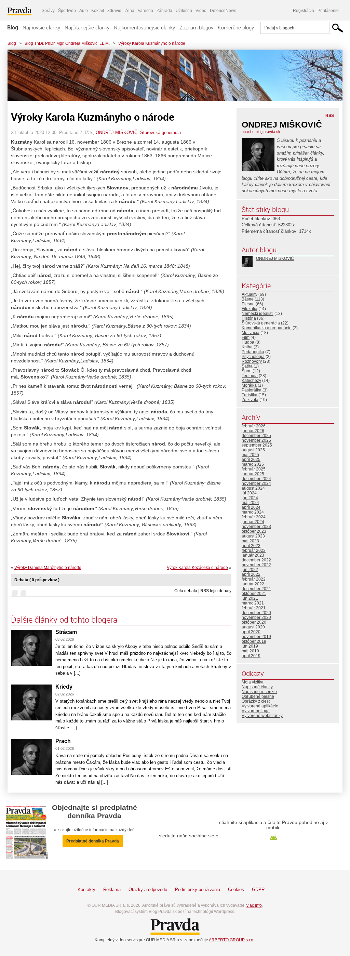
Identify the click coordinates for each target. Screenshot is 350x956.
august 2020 (253, 627)
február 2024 (254, 517)
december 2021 (256, 588)
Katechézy (251, 380)
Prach (63, 741)
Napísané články (257, 687)
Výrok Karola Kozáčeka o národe (197, 567)
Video (201, 10)
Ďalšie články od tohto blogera (64, 619)
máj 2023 (250, 541)
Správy (48, 10)
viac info (254, 905)
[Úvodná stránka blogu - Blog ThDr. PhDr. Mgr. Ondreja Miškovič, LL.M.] (170, 75)
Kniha (247, 347)
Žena (129, 10)
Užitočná (184, 10)
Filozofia (249, 308)
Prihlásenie (328, 10)
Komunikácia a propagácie (267, 328)
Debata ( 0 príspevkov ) (36, 579)
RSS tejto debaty (215, 590)
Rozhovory (252, 361)
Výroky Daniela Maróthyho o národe (47, 567)
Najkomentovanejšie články (144, 27)
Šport (247, 371)
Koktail (97, 10)
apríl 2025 (251, 459)
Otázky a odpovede (148, 889)
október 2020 (254, 622)
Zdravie (114, 10)
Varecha (145, 10)
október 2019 (254, 641)
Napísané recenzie (259, 691)
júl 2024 (249, 493)
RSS (329, 115)
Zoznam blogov (196, 27)
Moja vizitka (253, 682)
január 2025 (253, 474)
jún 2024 (250, 497)
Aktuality (249, 294)
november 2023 (256, 526)
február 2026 (254, 426)
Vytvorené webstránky (262, 715)
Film (246, 337)
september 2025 (257, 445)
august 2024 (253, 488)
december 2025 (256, 435)
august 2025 (253, 450)
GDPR (258, 889)
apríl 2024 (251, 507)
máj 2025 (250, 454)
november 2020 (256, 617)
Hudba (248, 342)
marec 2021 (253, 603)
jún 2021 (250, 598)
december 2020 (256, 612)
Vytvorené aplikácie (260, 706)
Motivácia (250, 332)
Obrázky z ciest (256, 701)
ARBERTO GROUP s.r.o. (231, 940)
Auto (83, 10)
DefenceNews (223, 10)
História (249, 318)
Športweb (67, 10)
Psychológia (253, 356)
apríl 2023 (251, 545)
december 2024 (256, 478)
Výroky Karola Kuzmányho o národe (151, 43)
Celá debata (185, 590)
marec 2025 (253, 464)
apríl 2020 (251, 631)
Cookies (236, 889)
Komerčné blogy (236, 27)
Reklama (112, 889)
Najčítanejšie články (87, 27)
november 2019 (256, 636)
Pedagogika (253, 351)
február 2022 (254, 579)
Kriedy (63, 687)
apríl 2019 (251, 655)
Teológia (250, 375)
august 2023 (253, 536)
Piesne (248, 304)
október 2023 (254, 531)
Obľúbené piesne (258, 696)
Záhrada (164, 10)
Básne (248, 299)
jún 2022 (250, 569)
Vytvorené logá (256, 710)
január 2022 (253, 584)
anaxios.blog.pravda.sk (261, 132)
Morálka (249, 385)
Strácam (66, 632)
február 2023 (254, 550)
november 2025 (256, 440)
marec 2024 (253, 512)
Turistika (249, 395)
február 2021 (254, 608)
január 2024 (253, 521)
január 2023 (253, 555)
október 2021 (254, 593)
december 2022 (256, 560)
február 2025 (254, 469)
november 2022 (256, 564)
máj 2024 (250, 502)
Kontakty (86, 889)
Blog (12, 27)
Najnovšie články (41, 27)
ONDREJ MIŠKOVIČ (116, 132)
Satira (247, 366)
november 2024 (256, 483)
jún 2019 (250, 646)
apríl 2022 (251, 574)
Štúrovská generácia (160, 132)
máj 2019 (250, 651)
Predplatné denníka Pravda (92, 841)
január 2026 (253, 430)
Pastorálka (251, 390)
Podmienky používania (197, 889)
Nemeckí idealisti (257, 313)
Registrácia (303, 10)
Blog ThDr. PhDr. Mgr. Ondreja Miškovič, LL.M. (67, 43)
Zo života (250, 399)
